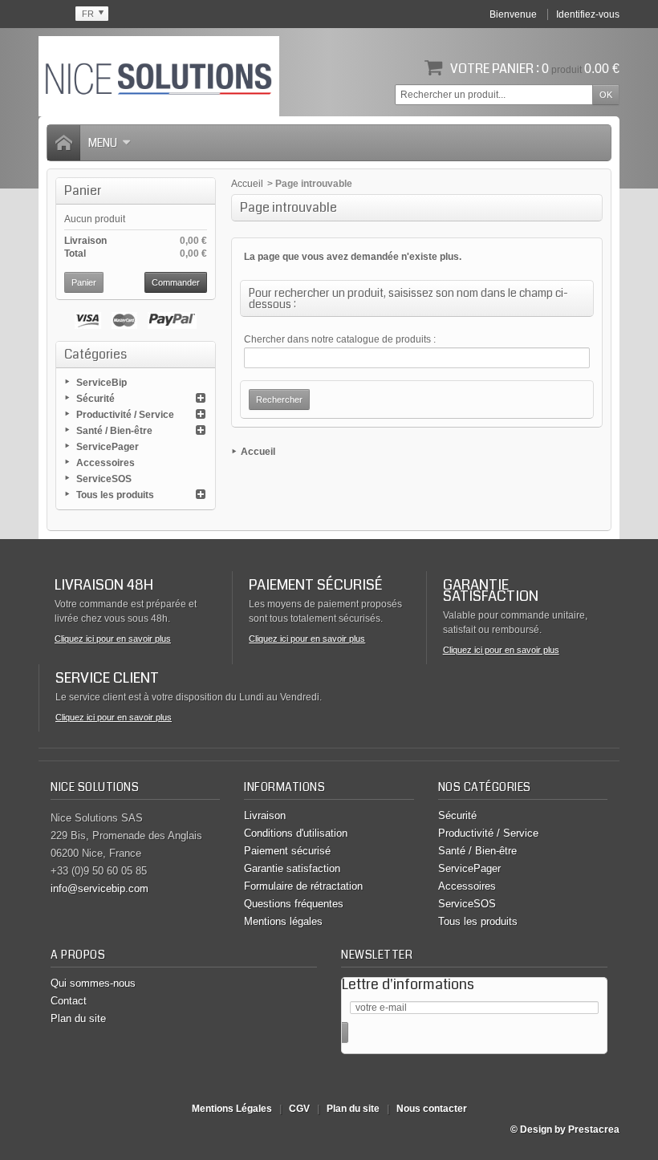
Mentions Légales (232, 1108)
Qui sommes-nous (93, 983)
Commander (176, 282)
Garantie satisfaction (292, 868)
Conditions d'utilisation (295, 833)
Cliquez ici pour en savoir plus (113, 638)
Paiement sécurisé (287, 851)
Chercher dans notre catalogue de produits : (340, 339)
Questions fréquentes (293, 904)
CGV (299, 1108)
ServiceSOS (104, 479)
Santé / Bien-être (114, 430)
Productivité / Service (125, 414)
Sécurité (95, 398)
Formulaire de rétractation (303, 886)
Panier (82, 190)
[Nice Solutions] (159, 76)
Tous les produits (115, 495)
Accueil (247, 183)
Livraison (265, 815)
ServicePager (107, 446)
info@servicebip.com (99, 888)
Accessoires (105, 462)
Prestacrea (593, 1129)
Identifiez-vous (587, 14)
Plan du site (78, 1018)
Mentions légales (283, 921)
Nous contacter (431, 1108)
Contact (69, 1001)
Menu (102, 143)
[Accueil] (63, 142)
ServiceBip (101, 382)
